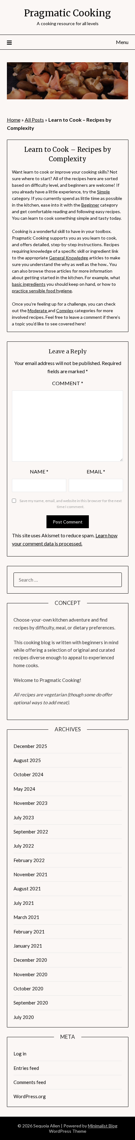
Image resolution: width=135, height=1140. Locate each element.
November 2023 (30, 803)
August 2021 (27, 888)
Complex (64, 310)
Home (13, 120)
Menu (122, 42)
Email (96, 471)
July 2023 (24, 817)
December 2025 (30, 746)
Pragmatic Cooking (67, 13)
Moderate (38, 310)
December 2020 (30, 960)
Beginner (90, 205)
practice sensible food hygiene (42, 290)
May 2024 (24, 789)
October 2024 (28, 774)
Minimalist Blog (102, 1125)
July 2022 (24, 846)
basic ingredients (29, 284)
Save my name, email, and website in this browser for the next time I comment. (70, 503)
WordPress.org (30, 1096)
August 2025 (27, 760)
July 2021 (24, 903)
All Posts (34, 120)
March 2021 (26, 917)
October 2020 (28, 988)
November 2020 (30, 974)
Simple (103, 191)
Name (39, 471)
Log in (20, 1053)
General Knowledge (68, 257)
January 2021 (28, 946)
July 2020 (24, 1017)
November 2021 (30, 874)
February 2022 (29, 860)
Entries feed (26, 1068)
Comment (67, 383)
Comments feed (30, 1082)
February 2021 (29, 931)
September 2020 (31, 1002)
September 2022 (31, 831)
